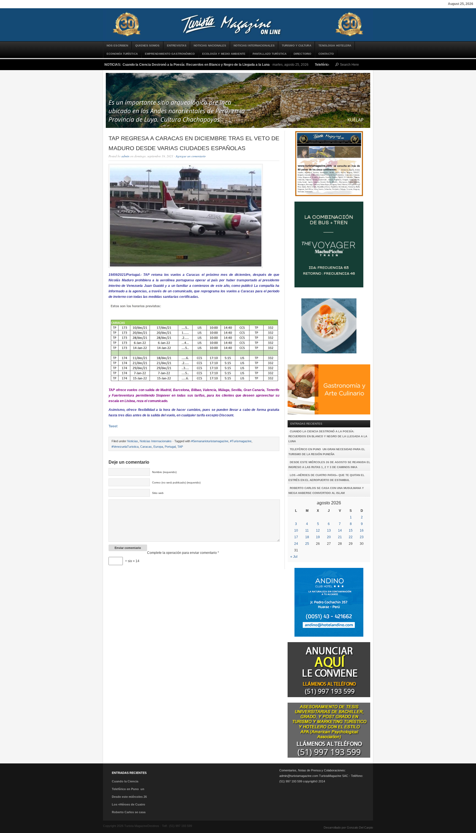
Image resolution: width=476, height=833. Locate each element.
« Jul (294, 557)
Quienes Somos (147, 45)
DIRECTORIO (302, 53)
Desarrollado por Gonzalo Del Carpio (348, 827)
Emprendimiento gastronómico (170, 53)
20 (329, 537)
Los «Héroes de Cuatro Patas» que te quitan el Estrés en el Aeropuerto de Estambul (326, 478)
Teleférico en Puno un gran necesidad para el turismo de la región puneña (326, 452)
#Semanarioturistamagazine (209, 441)
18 (307, 537)
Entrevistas (176, 45)
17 (296, 537)
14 (340, 530)
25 (307, 544)
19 (318, 537)
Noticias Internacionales (254, 45)
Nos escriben (117, 45)
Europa (158, 446)
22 (351, 537)
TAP (180, 446)
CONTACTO (326, 53)
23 (362, 537)
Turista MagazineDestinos (238, 24)
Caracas (146, 446)
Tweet (113, 426)
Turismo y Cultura (296, 45)
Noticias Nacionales (210, 45)
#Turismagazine (240, 441)
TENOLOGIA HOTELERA (334, 45)
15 (351, 530)
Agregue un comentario (191, 156)
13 (329, 530)
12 (318, 530)
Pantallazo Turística (269, 53)
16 (362, 530)
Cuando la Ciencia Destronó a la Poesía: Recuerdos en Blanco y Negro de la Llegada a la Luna (196, 65)
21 (340, 537)
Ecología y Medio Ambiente (224, 53)
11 (307, 530)
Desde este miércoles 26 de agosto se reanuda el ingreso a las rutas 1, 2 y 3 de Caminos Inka (329, 465)
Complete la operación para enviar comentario (183, 553)
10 (296, 530)
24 (296, 544)
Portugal (170, 446)
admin (125, 156)
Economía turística (122, 53)
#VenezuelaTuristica (125, 446)
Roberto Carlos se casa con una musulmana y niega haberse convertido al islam (326, 490)
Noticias (132, 441)
